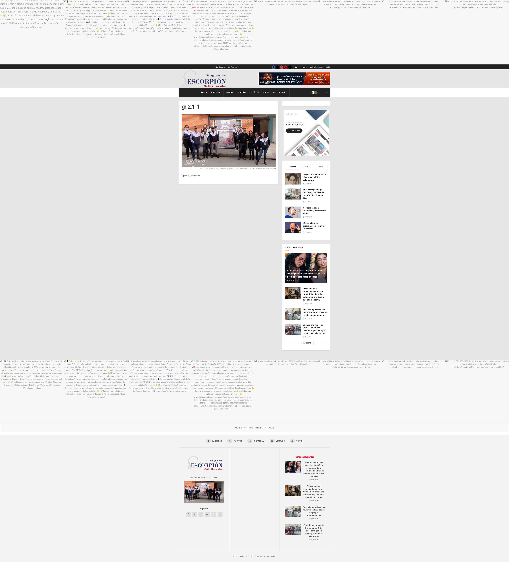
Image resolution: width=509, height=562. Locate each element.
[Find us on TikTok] (290, 67)
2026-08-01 (292, 280)
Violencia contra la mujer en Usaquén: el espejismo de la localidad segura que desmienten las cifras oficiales (306, 273)
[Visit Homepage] (203, 78)
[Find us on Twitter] (277, 67)
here (272, 428)
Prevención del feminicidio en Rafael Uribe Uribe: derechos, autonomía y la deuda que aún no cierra (313, 294)
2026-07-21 (308, 337)
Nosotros (222, 67)
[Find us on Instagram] (281, 67)
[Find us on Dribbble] (220, 514)
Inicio (216, 67)
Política (255, 92)
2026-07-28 (308, 303)
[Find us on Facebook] (273, 67)
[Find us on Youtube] (286, 67)
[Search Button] (327, 92)
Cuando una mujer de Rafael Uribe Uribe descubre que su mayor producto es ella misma (314, 531)
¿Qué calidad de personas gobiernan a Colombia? (313, 226)
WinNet (241, 556)
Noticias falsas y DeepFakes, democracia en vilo (314, 211)
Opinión (229, 92)
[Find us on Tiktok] (213, 514)
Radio (266, 92)
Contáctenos (232, 67)
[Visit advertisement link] (294, 78)
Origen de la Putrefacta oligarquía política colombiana (314, 177)
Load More (306, 343)
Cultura (242, 92)
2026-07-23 (308, 319)
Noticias (215, 92)
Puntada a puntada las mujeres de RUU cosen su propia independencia (315, 312)
